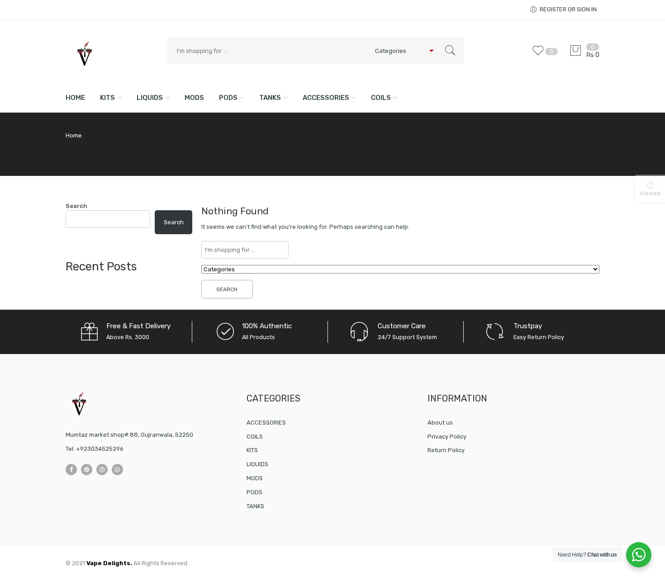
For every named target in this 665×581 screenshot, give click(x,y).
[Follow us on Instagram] (102, 469)
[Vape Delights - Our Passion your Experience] (112, 53)
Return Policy (446, 450)
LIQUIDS (150, 98)
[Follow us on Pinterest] (86, 469)
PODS (228, 98)
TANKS (270, 98)
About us (440, 422)
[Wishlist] (540, 55)
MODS (194, 98)
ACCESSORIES (326, 98)
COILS (381, 98)
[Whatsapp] (117, 469)
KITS (107, 98)
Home (75, 98)
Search (76, 206)
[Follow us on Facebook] (71, 469)
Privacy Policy (447, 436)
